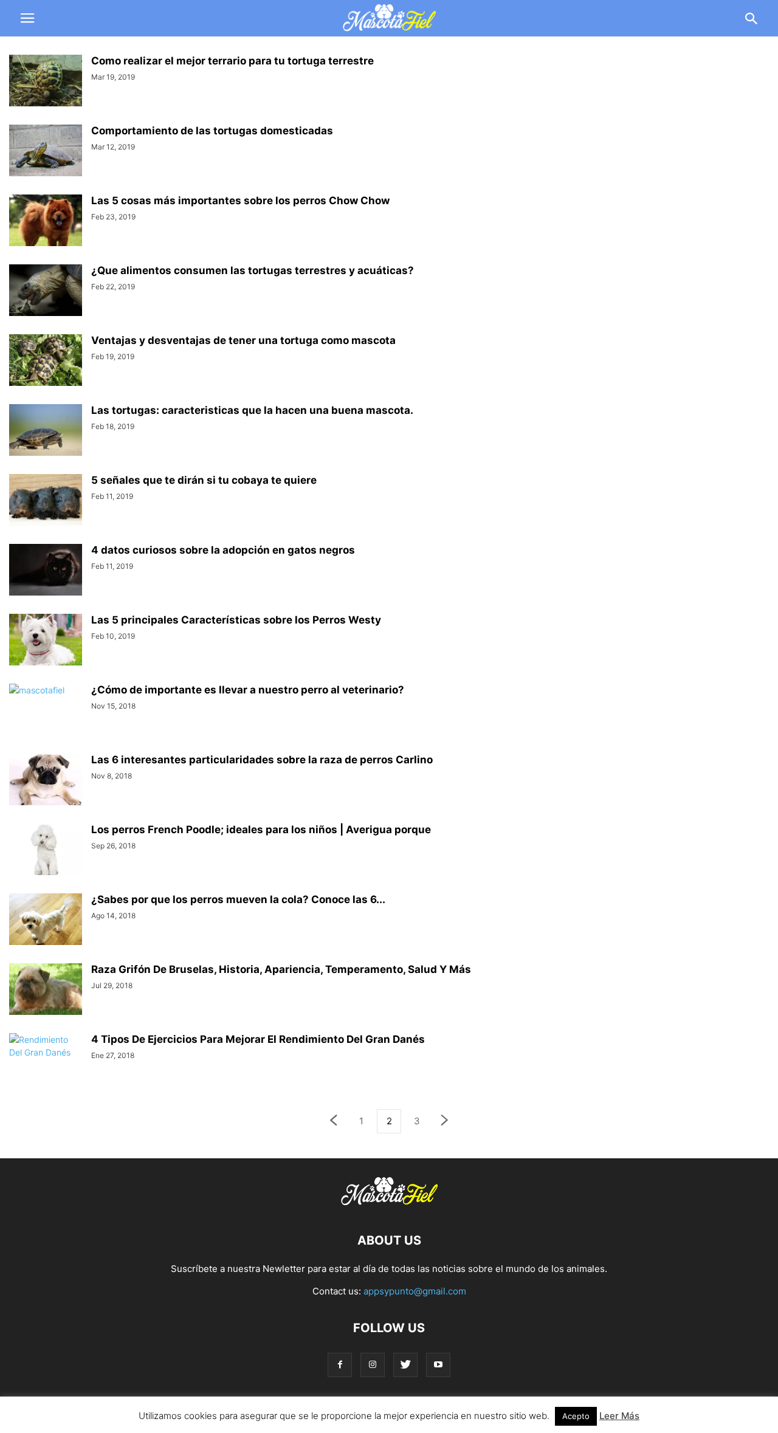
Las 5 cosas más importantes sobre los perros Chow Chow (240, 200)
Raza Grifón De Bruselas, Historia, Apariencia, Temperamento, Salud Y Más (281, 969)
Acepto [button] (576, 1416)
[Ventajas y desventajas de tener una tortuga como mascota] (45, 361)
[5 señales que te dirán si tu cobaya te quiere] (45, 501)
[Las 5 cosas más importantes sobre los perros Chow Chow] (45, 221)
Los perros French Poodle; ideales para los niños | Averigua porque (261, 829)
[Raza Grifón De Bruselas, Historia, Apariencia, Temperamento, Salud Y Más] (45, 990)
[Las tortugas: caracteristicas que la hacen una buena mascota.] (45, 431)
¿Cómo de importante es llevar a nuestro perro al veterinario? (247, 690)
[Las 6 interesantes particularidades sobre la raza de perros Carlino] (45, 781)
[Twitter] (405, 1364)
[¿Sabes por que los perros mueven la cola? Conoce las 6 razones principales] (45, 920)
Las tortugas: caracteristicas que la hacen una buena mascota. (252, 410)
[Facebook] (340, 1364)
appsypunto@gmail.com (414, 1291)
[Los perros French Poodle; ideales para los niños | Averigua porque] (45, 850)
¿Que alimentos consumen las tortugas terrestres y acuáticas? (252, 270)
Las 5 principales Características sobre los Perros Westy (236, 620)
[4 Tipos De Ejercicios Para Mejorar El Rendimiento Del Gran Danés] (45, 1060)
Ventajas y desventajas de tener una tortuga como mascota (243, 340)
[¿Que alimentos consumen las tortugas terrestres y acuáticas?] (45, 291)
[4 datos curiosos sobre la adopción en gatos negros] (45, 571)
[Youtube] (438, 1364)
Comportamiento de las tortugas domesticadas (212, 131)
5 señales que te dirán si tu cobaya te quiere (204, 480)
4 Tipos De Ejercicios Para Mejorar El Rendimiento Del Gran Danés (258, 1039)
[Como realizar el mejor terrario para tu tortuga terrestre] (45, 82)
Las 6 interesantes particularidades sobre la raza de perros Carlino (262, 760)
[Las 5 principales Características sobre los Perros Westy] (45, 641)
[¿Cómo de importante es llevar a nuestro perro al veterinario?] (45, 711)
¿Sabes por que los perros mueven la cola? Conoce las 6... (238, 899)
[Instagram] (372, 1364)
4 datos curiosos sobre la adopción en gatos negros (223, 550)
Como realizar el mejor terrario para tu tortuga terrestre (232, 61)
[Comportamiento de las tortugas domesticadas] (45, 152)
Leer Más (619, 1415)
